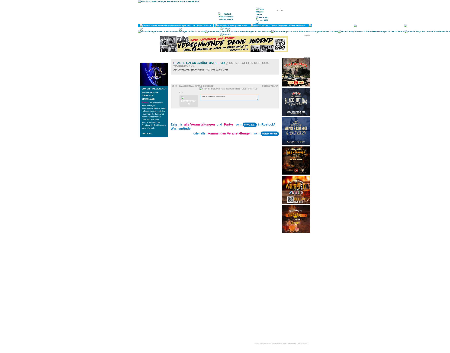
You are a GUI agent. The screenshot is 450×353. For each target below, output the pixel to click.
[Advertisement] (296, 288)
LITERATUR (394, 26)
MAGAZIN (210, 21)
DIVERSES (218, 29)
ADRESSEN (243, 21)
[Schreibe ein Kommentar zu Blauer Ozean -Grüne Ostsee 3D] (229, 89)
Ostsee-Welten (270, 86)
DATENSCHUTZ (303, 343)
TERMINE (226, 21)
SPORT (440, 26)
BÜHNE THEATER (296, 26)
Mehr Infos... (147, 134)
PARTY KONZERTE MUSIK (199, 26)
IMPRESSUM (292, 343)
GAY (172, 29)
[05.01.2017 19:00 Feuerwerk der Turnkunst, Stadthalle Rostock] (154, 85)
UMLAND (268, 29)
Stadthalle (148, 99)
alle (199, 124)
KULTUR (345, 26)
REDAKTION (281, 343)
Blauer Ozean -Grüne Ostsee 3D (221, 64)
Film (178, 82)
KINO (244, 26)
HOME (196, 21)
